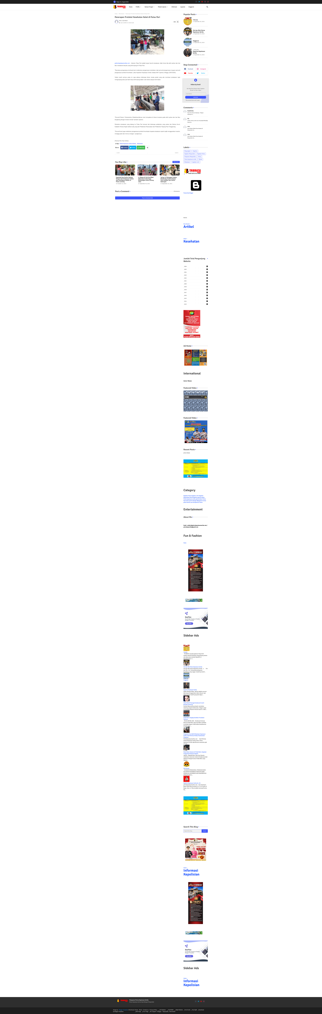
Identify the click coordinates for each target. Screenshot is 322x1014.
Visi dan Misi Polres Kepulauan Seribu (199, 31)
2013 (196, 304)
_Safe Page (138, 1011)
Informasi (174, 7)
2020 (196, 284)
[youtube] (202, 2)
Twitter (133, 147)
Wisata (200, 159)
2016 (196, 295)
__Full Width (170, 1010)
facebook (190, 69)
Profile (138, 7)
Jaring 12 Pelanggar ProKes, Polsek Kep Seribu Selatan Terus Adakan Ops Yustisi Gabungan (168, 179)
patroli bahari (199, 499)
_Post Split (194, 1010)
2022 (196, 278)
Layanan (182, 7)
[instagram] (205, 2)
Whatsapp (141, 147)
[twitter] (199, 2)
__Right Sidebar (178, 1010)
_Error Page (145, 1011)
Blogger (159, 1011)
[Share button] (147, 147)
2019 (196, 287)
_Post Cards (187, 1010)
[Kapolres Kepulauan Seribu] (187, 52)
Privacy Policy (153, 1010)
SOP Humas (186, 768)
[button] (207, 7)
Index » (185, 238)
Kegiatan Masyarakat (189, 153)
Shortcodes (172, 1011)
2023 (196, 275)
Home (130, 7)
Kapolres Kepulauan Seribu (199, 52)
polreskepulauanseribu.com (122, 63)
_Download (201, 1010)
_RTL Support (152, 1011)
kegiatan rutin (195, 162)
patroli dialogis (193, 500)
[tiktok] (208, 2)
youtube (190, 73)
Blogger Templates (123, 1010)
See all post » (186, 224)
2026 (196, 266)
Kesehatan (191, 241)
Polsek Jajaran (162, 7)
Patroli (191, 497)
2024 (196, 272)
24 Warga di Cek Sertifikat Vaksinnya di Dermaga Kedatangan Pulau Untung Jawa (146, 179)
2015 (196, 298)
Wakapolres (200, 500)
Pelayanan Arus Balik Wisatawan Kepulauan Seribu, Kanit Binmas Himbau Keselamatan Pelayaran (194, 735)
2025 (196, 269)
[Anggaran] (187, 42)
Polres (199, 156)
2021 (196, 281)
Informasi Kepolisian (191, 872)
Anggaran (191, 7)
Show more (176, 162)
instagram (203, 69)
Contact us (146, 1010)
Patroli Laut (190, 502)
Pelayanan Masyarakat (190, 156)
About (140, 1010)
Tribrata (185, 652)
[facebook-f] (196, 2)
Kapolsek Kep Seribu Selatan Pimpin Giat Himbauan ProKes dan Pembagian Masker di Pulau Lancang (125, 179)
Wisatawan (121, 13)
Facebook (125, 147)
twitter (203, 73)
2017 (196, 292)
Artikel (188, 227)
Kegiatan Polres (201, 153)
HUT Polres (200, 502)
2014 (196, 301)
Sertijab (195, 502)
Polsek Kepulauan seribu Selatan (128, 143)
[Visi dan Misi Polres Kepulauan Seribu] (187, 31)
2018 (196, 290)
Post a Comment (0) (147, 198)
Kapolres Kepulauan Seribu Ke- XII (191, 783)
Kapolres (195, 151)
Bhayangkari (187, 151)
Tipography (165, 1011)
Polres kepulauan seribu (190, 159)
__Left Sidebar (162, 1010)
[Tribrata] (187, 21)
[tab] (130, 7)
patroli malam (201, 497)
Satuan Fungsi (149, 7)
